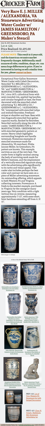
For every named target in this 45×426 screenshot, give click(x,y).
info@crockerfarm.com (26, 425)
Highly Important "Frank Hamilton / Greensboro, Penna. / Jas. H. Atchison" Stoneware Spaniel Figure (31, 384)
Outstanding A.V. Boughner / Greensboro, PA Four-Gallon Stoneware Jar (10, 288)
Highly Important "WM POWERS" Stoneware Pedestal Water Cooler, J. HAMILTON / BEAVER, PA (31, 319)
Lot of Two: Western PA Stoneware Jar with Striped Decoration (33, 397)
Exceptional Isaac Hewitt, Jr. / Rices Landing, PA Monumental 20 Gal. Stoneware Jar (32, 288)
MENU (43, 4)
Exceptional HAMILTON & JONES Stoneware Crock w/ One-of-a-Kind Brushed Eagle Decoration (12, 384)
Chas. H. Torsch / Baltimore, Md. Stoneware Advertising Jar (34, 414)
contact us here (23, 72)
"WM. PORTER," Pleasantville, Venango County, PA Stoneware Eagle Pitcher (14, 351)
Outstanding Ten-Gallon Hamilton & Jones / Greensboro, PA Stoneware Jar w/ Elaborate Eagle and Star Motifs (14, 320)
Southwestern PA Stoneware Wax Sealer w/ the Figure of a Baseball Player (32, 352)
